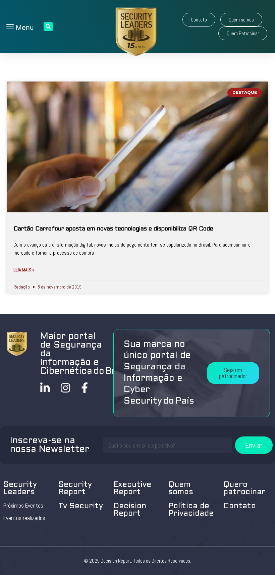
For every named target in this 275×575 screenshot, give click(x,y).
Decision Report (129, 510)
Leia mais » (24, 270)
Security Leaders (20, 488)
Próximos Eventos (23, 505)
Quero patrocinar (244, 488)
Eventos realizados (24, 518)
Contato (239, 506)
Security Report (75, 488)
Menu (24, 27)
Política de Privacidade (191, 510)
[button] (198, 20)
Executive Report (132, 488)
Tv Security (80, 506)
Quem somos (180, 488)
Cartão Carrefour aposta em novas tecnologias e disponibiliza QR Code (113, 229)
